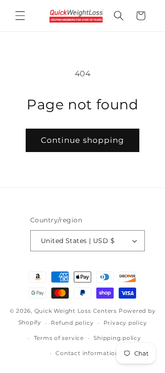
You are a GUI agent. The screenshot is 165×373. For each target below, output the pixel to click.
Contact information (87, 353)
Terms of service (59, 337)
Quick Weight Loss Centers (75, 310)
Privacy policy (125, 322)
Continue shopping (83, 140)
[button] (20, 16)
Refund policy (72, 322)
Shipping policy (117, 337)
